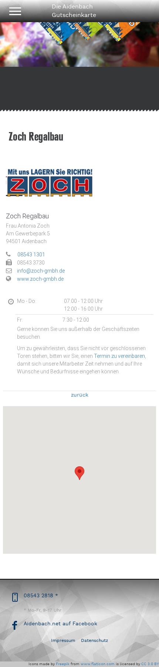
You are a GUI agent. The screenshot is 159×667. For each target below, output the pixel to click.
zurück (79, 395)
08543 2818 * (41, 595)
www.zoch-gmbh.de (40, 279)
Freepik (63, 664)
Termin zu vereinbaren (119, 356)
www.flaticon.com (98, 664)
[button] (79, 473)
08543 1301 (31, 255)
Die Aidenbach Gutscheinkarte (74, 10)
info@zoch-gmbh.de (41, 271)
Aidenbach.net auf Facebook (60, 623)
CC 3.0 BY (150, 664)
